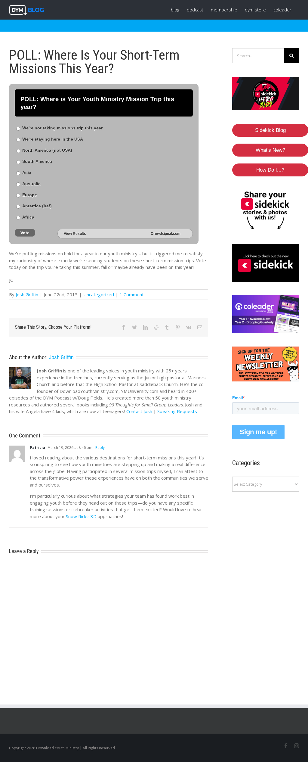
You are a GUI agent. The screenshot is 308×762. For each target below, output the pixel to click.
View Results (75, 234)
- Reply (98, 447)
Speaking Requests (177, 411)
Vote (24, 232)
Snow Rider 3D (81, 516)
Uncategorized (98, 294)
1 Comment (132, 294)
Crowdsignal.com (165, 234)
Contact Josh (139, 411)
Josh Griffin (27, 294)
